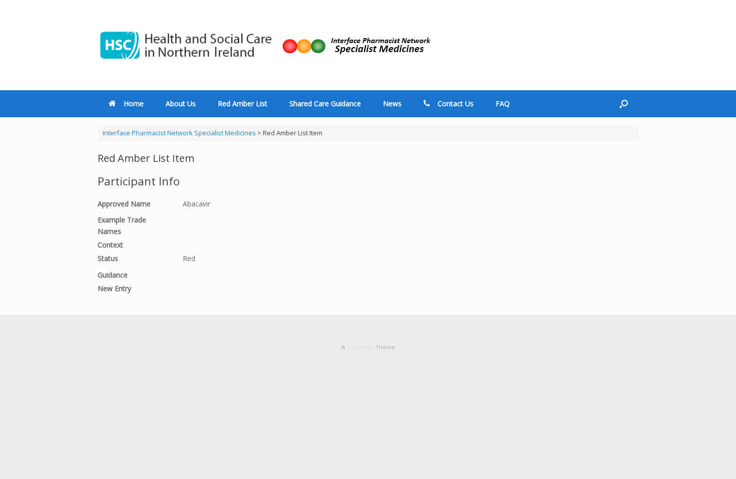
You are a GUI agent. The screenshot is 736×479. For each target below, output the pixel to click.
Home (134, 103)
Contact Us (456, 103)
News (392, 103)
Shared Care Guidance (325, 103)
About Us (181, 103)
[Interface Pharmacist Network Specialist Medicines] (265, 45)
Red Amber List (242, 103)
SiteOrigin (360, 347)
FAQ (503, 103)
